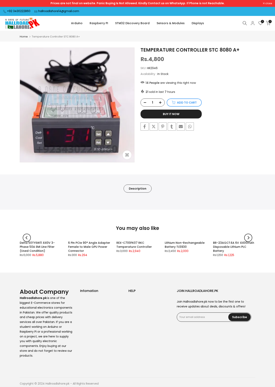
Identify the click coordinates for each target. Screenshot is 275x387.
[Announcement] (137, 3)
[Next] (248, 238)
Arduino (77, 23)
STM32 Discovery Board (132, 23)
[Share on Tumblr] (172, 126)
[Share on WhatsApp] (190, 126)
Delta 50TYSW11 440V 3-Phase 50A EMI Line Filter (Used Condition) (37, 247)
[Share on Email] (181, 126)
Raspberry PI (99, 23)
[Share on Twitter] (154, 126)
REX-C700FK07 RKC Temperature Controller (134, 245)
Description (137, 188)
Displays (198, 23)
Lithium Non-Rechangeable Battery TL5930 (185, 245)
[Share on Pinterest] (163, 126)
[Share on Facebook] (145, 126)
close (8, 3)
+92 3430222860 (18, 11)
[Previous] (27, 238)
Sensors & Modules (171, 23)
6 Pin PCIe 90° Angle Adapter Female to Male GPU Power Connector (89, 247)
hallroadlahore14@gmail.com (58, 11)
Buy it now (171, 114)
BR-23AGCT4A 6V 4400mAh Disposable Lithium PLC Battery (233, 247)
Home (24, 36)
